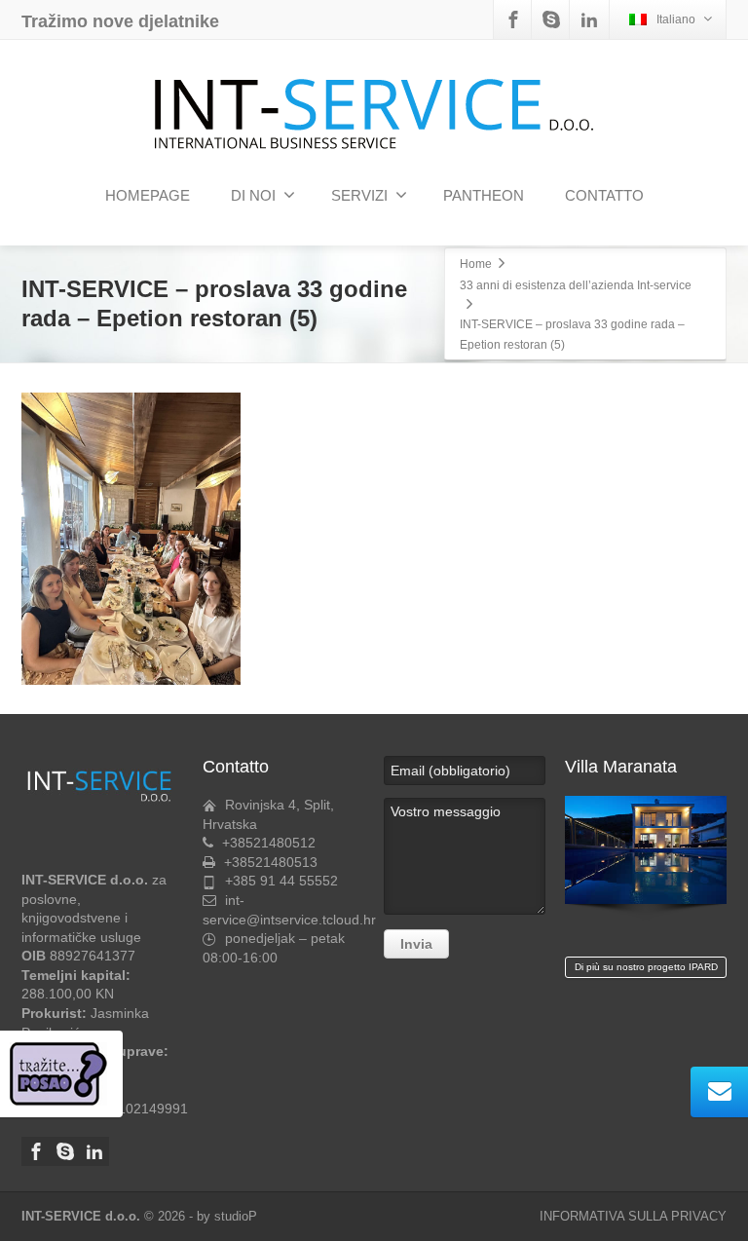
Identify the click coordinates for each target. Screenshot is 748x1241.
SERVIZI (359, 195)
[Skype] (551, 19)
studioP (235, 1216)
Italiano (675, 19)
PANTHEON (483, 195)
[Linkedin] (589, 19)
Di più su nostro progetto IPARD (646, 966)
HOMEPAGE (147, 195)
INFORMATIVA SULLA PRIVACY (633, 1216)
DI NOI (253, 195)
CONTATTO (604, 195)
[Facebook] (513, 19)
